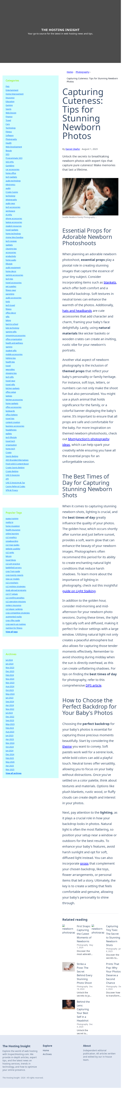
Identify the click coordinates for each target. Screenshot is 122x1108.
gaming (9, 346)
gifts (7, 316)
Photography (82, 71)
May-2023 (10, 724)
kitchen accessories (14, 399)
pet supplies (11, 286)
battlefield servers (14, 567)
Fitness (9, 131)
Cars (8, 124)
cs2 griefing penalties (15, 597)
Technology (11, 128)
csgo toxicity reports (14, 575)
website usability (13, 548)
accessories (11, 252)
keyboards (10, 411)
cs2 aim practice (13, 563)
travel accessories (14, 282)
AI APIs (9, 214)
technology (10, 196)
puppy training (12, 518)
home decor (11, 271)
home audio (11, 260)
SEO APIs (10, 162)
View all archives (13, 773)
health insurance (13, 530)
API (7, 479)
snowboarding (12, 541)
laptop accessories (14, 222)
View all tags (12, 631)
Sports (8, 109)
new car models (13, 579)
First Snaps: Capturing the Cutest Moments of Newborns (84, 933)
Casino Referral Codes (15, 486)
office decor (11, 313)
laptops (9, 396)
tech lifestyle (11, 437)
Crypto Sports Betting (15, 467)
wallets (9, 433)
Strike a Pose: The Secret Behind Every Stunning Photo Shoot (84, 973)
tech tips (9, 279)
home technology (13, 233)
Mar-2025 (10, 769)
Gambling (10, 165)
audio (8, 188)
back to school (12, 324)
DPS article (93, 685)
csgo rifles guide (13, 620)
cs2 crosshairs (12, 582)
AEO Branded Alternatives (17, 460)
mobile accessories (14, 354)
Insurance (10, 97)
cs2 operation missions (16, 601)
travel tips (10, 418)
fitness (8, 309)
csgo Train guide (13, 571)
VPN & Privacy (12, 490)
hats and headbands (77, 311)
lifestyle (9, 263)
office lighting (11, 414)
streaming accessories (16, 335)
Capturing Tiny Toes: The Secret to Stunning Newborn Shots (113, 935)
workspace (10, 211)
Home (70, 71)
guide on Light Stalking (79, 591)
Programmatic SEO (14, 158)
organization (11, 445)
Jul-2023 (9, 713)
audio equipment (13, 267)
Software (10, 135)
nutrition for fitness (14, 628)
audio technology (13, 180)
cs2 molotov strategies (16, 586)
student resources (14, 226)
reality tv (9, 522)
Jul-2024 (9, 660)
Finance (9, 116)
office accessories (13, 407)
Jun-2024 (9, 750)
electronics (10, 184)
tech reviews (11, 241)
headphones (11, 430)
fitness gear (11, 290)
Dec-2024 (10, 754)
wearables (10, 369)
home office (11, 173)
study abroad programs (16, 590)
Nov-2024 (10, 679)
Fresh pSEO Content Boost (17, 463)
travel (8, 365)
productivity (11, 256)
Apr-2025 (10, 765)
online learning (12, 533)
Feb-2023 (10, 728)
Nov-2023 (10, 667)
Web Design (11, 112)
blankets (110, 282)
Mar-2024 (10, 743)
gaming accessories (14, 275)
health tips (10, 362)
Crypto (8, 452)
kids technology (12, 328)
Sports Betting (12, 456)
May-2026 (10, 762)
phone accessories (14, 218)
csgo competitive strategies (18, 613)
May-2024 (10, 694)
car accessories (12, 169)
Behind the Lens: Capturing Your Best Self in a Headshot (83, 1011)
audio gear (10, 203)
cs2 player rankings (14, 609)
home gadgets (12, 403)
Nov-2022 (10, 709)
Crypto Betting (12, 471)
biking (8, 320)
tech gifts (10, 377)
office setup (11, 392)
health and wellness (14, 343)
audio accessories (13, 297)
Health (8, 143)
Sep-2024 (10, 701)
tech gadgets (11, 177)
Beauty (9, 150)
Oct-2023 (10, 690)
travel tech (10, 441)
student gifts (11, 350)
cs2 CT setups (12, 594)
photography (11, 199)
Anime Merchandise (14, 237)
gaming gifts (11, 331)
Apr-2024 (10, 705)
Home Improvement (14, 94)
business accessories (15, 426)
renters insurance (13, 605)
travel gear (10, 380)
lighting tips (11, 358)
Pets (7, 86)
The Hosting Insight (60, 30)
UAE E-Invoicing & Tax (15, 482)
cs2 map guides (12, 545)
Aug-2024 (10, 686)
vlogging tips (11, 373)
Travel (8, 120)
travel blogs (11, 560)
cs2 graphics (11, 537)
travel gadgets (12, 229)
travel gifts (10, 384)
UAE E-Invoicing (13, 475)
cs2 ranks (10, 552)
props (84, 863)
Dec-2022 (10, 716)
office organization (14, 339)
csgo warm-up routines (16, 624)
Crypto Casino (12, 192)
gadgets (9, 245)
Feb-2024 (10, 675)
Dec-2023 (10, 671)
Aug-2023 (10, 731)
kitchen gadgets (13, 388)
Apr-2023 (10, 739)
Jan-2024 (9, 664)
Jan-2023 (9, 697)
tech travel (10, 305)
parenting (10, 294)
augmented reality (14, 616)
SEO (7, 154)
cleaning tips (11, 248)
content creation (13, 422)
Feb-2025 (10, 758)
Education (10, 101)
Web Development (14, 146)
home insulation (13, 526)
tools (8, 301)
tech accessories (13, 207)
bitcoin (8, 556)
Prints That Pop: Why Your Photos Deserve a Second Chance (113, 973)
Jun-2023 (9, 735)
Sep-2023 (10, 720)
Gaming (9, 105)
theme (67, 746)
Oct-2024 (10, 747)
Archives (47, 1054)
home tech (10, 448)
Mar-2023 (10, 682)
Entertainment (12, 90)
